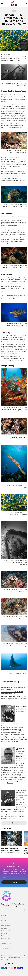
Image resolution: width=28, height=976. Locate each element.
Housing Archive (5, 923)
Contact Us (4, 918)
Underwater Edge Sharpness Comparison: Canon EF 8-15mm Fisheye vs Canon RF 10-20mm (10, 850)
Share (15, 823)
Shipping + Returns (6, 943)
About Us (3, 915)
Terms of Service (5, 948)
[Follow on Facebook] (2, 964)
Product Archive (5, 936)
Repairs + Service (5, 938)
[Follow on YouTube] (9, 964)
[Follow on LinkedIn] (16, 964)
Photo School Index (6, 930)
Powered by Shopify (12, 972)
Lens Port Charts (5, 925)
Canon (14, 10)
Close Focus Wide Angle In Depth (9, 685)
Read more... (10, 783)
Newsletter (4, 928)
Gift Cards (3, 920)
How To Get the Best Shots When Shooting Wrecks (13, 696)
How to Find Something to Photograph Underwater (13, 698)
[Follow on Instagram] (6, 964)
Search (3, 941)
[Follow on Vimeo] (13, 964)
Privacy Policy (4, 933)
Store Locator (4, 946)
